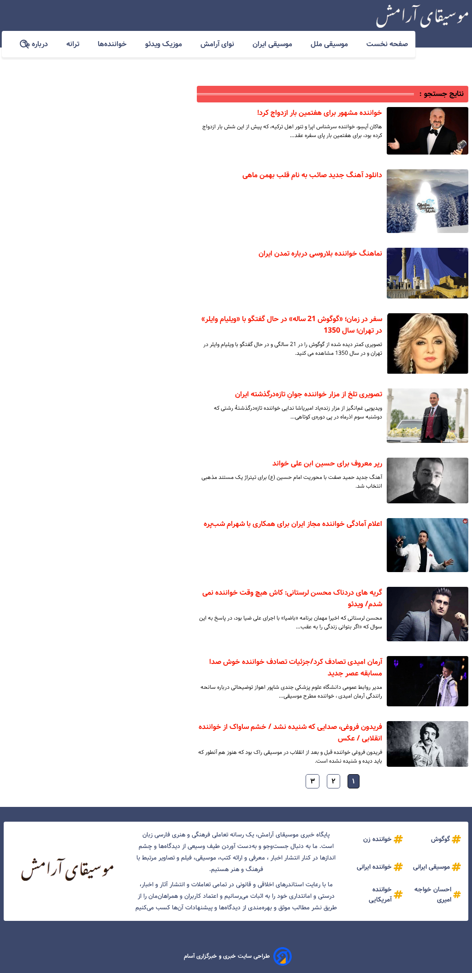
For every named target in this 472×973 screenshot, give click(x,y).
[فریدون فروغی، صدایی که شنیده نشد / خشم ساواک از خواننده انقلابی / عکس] (427, 744)
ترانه (73, 44)
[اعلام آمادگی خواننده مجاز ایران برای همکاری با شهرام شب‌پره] (427, 545)
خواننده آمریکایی (380, 894)
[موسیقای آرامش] (422, 16)
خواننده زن (377, 839)
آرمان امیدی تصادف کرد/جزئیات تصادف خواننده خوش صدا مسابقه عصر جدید (295, 667)
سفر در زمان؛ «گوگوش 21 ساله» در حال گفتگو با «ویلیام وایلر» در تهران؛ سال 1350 (291, 324)
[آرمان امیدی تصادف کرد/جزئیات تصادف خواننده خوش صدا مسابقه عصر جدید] (427, 681)
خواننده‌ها (113, 44)
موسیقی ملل (330, 44)
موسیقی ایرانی (431, 867)
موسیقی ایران (273, 44)
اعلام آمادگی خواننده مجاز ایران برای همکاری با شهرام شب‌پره (293, 524)
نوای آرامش (218, 44)
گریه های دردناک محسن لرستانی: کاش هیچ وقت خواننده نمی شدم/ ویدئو (292, 598)
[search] (24, 44)
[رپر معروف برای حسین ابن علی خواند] (427, 480)
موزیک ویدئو (164, 44)
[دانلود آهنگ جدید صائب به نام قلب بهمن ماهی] (427, 201)
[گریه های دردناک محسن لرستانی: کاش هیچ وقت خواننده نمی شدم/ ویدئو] (427, 614)
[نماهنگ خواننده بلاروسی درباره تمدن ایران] (427, 273)
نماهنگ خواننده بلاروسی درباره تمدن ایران (320, 253)
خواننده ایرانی (374, 867)
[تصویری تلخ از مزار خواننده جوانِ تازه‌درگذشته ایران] (427, 415)
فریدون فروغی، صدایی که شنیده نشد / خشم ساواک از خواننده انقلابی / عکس (290, 732)
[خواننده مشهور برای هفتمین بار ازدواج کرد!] (427, 131)
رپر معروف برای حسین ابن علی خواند (327, 463)
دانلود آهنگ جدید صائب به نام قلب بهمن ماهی (312, 175)
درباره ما (37, 44)
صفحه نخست (387, 44)
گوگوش (440, 839)
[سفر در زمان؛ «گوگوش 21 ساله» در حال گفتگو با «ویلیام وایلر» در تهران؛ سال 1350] (427, 343)
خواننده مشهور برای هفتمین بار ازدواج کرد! (319, 113)
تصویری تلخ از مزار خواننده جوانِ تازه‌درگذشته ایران (308, 394)
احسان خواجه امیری (432, 894)
